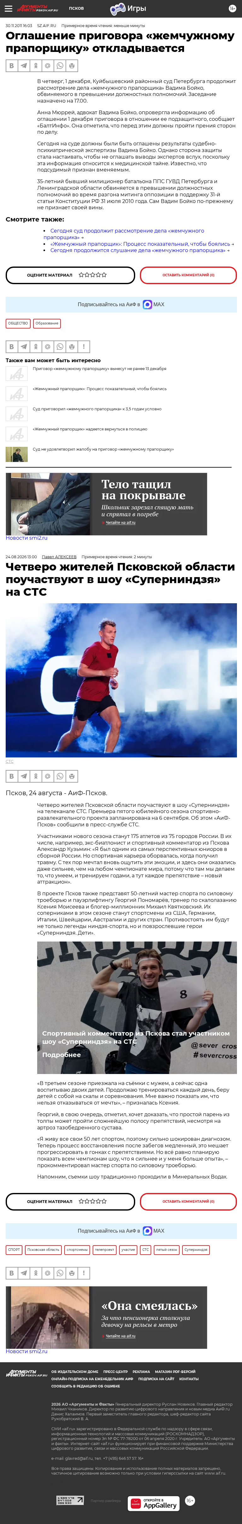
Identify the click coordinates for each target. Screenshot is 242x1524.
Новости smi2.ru (27, 538)
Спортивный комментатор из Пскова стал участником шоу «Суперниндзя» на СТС (136, 1037)
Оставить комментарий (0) (189, 275)
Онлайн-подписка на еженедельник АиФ (92, 1379)
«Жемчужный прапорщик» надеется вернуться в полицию (90, 429)
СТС (10, 761)
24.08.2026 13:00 (21, 556)
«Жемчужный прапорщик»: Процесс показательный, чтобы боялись (140, 244)
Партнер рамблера (106, 1501)
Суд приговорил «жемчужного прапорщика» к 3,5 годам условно (97, 409)
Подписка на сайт (156, 1379)
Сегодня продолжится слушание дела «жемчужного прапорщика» (138, 250)
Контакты (189, 1379)
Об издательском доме (74, 1372)
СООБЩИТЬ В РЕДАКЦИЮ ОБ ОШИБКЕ (85, 1386)
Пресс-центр (115, 1372)
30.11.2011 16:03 (19, 25)
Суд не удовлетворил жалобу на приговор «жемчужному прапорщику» (103, 449)
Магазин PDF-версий (175, 1372)
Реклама (141, 1372)
